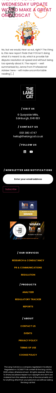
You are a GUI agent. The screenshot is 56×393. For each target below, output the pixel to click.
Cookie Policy (28, 354)
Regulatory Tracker (28, 299)
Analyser (28, 292)
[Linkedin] (25, 152)
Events (28, 333)
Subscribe (11, 189)
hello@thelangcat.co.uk (28, 136)
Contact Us (28, 326)
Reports (28, 306)
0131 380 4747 (28, 133)
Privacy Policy (28, 340)
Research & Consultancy (28, 260)
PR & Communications (28, 267)
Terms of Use (28, 347)
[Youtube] (31, 152)
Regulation (28, 274)
